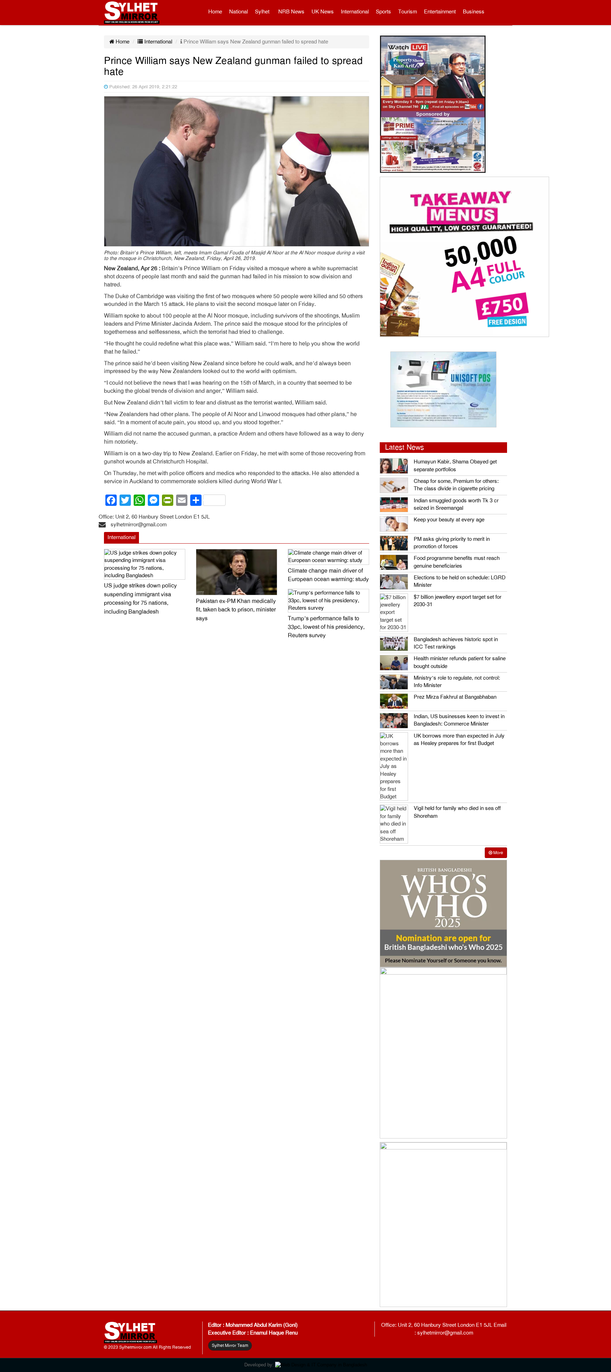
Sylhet (262, 11)
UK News (323, 11)
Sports (383, 11)
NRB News (291, 11)
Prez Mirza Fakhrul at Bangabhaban (455, 697)
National (238, 11)
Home (215, 11)
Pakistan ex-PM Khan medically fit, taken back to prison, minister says (236, 610)
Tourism (407, 11)
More (497, 852)
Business (473, 11)
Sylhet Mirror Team (230, 1345)
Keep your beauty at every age (449, 519)
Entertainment (440, 11)
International (355, 11)
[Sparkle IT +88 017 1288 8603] (321, 1364)
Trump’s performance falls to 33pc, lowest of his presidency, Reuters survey (326, 627)
